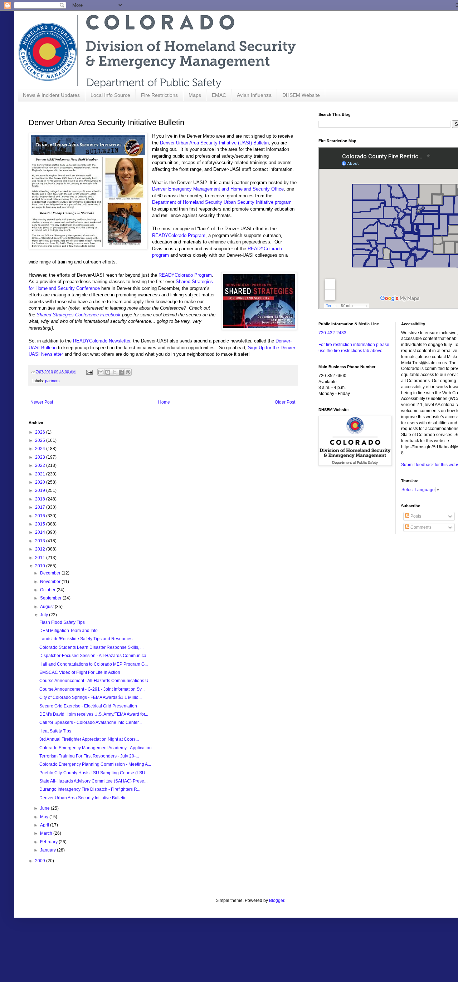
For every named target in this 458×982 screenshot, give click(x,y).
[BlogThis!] (107, 372)
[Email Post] (89, 372)
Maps (195, 95)
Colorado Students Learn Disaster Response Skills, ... (91, 647)
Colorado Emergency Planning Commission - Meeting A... (95, 764)
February (49, 841)
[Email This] (100, 372)
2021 (40, 474)
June (45, 808)
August (47, 606)
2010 (40, 565)
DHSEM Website (301, 95)
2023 (40, 457)
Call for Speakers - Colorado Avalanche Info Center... (90, 722)
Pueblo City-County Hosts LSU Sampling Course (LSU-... (94, 772)
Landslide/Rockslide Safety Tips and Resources (85, 638)
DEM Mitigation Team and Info (68, 630)
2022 (40, 465)
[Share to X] (114, 372)
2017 (40, 507)
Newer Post (41, 402)
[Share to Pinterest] (128, 372)
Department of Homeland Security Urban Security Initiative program (222, 202)
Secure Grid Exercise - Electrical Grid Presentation (88, 706)
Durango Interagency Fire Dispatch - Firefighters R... (89, 789)
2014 (40, 532)
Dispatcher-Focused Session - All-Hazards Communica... (94, 655)
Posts (415, 516)
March (46, 833)
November (51, 581)
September (51, 598)
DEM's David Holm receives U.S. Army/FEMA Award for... (93, 714)
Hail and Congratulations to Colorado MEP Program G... (93, 664)
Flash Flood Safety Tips (62, 622)
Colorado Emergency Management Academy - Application (95, 747)
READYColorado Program (178, 235)
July (44, 614)
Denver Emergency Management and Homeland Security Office (218, 189)
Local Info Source (110, 95)
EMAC (219, 95)
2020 (40, 482)
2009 (40, 860)
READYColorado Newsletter (101, 341)
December (51, 573)
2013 (40, 540)
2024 (40, 448)
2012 (40, 549)
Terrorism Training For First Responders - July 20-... (89, 756)
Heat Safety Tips (55, 731)
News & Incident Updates (51, 95)
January (48, 850)
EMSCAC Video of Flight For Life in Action (79, 672)
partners (52, 381)
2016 (40, 515)
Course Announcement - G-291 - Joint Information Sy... (92, 689)
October (48, 589)
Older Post (285, 402)
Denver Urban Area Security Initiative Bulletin (83, 797)
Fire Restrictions (159, 95)
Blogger (276, 900)
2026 (40, 432)
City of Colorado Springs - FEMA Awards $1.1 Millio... (90, 697)
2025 (40, 440)
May (44, 816)
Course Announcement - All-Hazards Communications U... (95, 680)
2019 (40, 490)
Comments (420, 527)
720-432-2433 (332, 332)
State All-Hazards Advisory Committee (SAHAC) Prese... (93, 781)
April (45, 825)
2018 (40, 499)
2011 (40, 557)
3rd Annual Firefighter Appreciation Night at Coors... (89, 739)
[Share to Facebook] (121, 372)
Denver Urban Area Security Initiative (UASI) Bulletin (214, 142)
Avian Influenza (254, 95)
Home (164, 402)
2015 (40, 524)
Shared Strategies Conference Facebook (78, 314)
